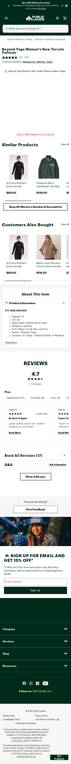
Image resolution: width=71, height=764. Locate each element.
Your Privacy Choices (45, 720)
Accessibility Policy (11, 720)
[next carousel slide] (62, 5)
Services (8, 641)
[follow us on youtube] (45, 683)
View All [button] (65, 144)
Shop (6, 653)
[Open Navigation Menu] (6, 18)
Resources (9, 665)
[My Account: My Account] (57, 18)
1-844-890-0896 (19, 741)
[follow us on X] (39, 683)
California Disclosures (25, 723)
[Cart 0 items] (64, 18)
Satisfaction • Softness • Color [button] (38, 62)
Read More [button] (11, 343)
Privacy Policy (42, 716)
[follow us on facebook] (25, 683)
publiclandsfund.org (26, 757)
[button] (35, 206)
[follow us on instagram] (32, 683)
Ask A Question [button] (57, 464)
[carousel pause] (66, 5)
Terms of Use (9, 716)
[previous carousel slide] (9, 5)
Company (9, 629)
